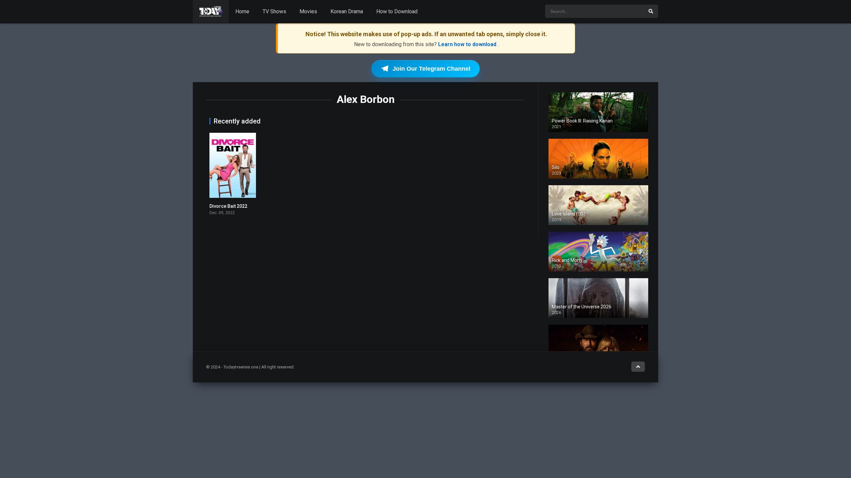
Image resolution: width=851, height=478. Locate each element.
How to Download (397, 11)
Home (242, 11)
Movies (308, 11)
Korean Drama (346, 11)
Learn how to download (468, 44)
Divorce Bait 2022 (228, 206)
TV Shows (274, 11)
